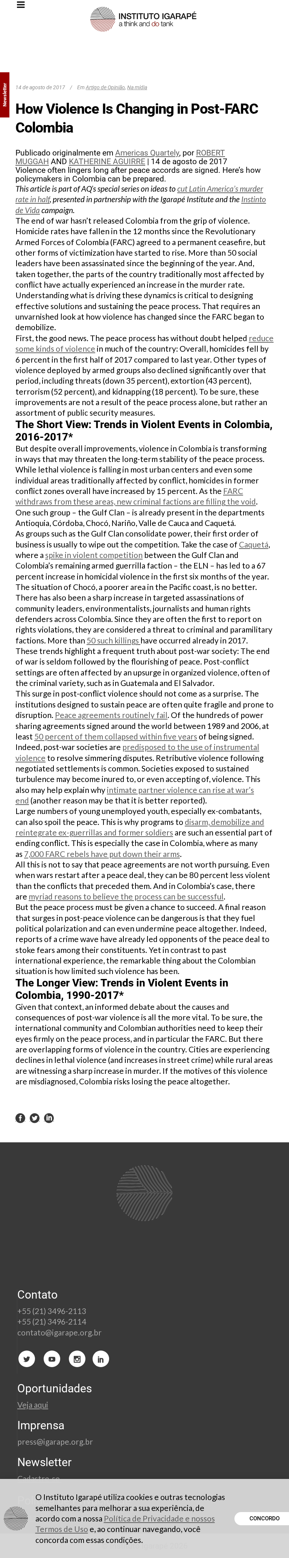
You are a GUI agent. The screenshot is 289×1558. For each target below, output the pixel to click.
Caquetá (253, 544)
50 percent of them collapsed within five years (115, 736)
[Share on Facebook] (20, 1117)
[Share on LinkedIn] (49, 1117)
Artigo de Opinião (105, 87)
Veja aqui (32, 1404)
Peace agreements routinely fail (111, 715)
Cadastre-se (39, 1478)
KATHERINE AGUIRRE (107, 161)
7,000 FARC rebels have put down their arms (102, 853)
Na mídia (137, 87)
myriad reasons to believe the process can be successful (126, 896)
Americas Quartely (147, 152)
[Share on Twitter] (35, 1117)
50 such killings (113, 640)
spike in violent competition (94, 554)
